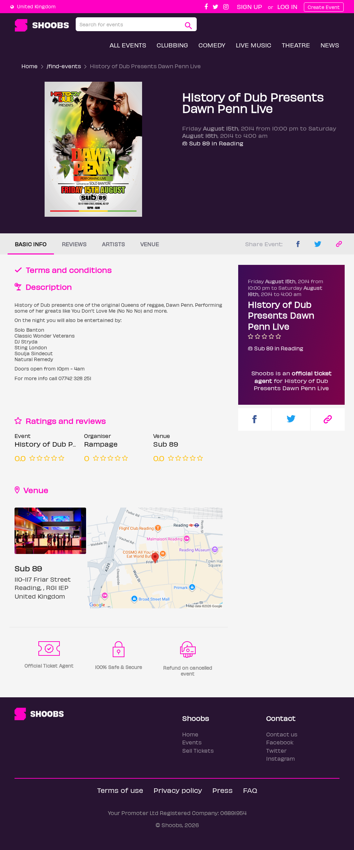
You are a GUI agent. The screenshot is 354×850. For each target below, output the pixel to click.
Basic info (31, 244)
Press (222, 790)
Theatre (296, 44)
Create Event (324, 7)
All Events (128, 44)
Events (192, 742)
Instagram (280, 758)
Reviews (74, 244)
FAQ (250, 790)
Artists (113, 244)
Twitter (276, 750)
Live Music (253, 44)
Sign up (249, 6)
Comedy (211, 44)
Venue (149, 244)
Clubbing (172, 44)
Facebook (280, 742)
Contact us (281, 734)
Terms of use (120, 790)
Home (29, 66)
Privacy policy (177, 790)
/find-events (64, 66)
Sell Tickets (198, 750)
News (329, 44)
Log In (287, 6)
